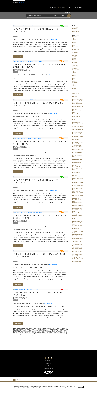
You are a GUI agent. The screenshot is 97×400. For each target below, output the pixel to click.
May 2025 (74, 59)
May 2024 (74, 75)
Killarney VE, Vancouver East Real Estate (57, 333)
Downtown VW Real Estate (37, 331)
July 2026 (74, 39)
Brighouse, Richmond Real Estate (44, 329)
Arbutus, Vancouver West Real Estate (28, 328)
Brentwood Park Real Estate (44, 328)
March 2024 (74, 78)
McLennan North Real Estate (51, 334)
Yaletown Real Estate (76, 262)
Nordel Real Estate (76, 194)
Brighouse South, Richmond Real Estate (33, 329)
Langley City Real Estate (77, 166)
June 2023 (74, 86)
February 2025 (75, 63)
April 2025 (74, 61)
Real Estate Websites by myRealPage (78, 379)
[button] (45, 358)
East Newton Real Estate (57, 331)
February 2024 (75, 79)
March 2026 (74, 45)
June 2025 (74, 58)
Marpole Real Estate (33, 334)
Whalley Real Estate (76, 257)
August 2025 (74, 55)
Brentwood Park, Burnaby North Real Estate (54, 328)
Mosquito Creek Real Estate (77, 186)
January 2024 (75, 81)
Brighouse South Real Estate (24, 329)
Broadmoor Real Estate (52, 329)
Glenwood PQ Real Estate (19, 333)
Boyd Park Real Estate (37, 328)
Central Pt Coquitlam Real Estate (18, 330)
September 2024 (75, 69)
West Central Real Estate (77, 251)
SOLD (70, 12)
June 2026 (74, 40)
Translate (22, 2)
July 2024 (74, 72)
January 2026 (75, 48)
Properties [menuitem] (55, 7)
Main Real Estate (27, 334)
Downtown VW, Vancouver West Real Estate (47, 331)
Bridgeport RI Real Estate (64, 328)
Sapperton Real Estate (76, 212)
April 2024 (74, 76)
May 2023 (74, 88)
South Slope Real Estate (76, 229)
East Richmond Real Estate (77, 142)
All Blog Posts (75, 27)
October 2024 (75, 68)
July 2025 (74, 56)
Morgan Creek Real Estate (77, 185)
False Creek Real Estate (41, 332)
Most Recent (74, 36)
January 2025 (75, 65)
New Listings (74, 28)
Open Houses (75, 30)
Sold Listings (74, 32)
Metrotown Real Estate (76, 181)
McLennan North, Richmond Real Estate (61, 334)
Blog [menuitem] (74, 7)
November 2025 (75, 50)
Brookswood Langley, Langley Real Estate (61, 329)
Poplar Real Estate (75, 198)
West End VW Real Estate (77, 252)
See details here (53, 39)
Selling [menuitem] (68, 7)
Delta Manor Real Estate (20, 331)
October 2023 (75, 82)
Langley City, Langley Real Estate (20, 334)
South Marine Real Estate (77, 225)
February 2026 (75, 46)
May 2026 (74, 42)
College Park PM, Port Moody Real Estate (28, 330)
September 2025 (75, 53)
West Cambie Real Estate (77, 247)
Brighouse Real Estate (16, 329)
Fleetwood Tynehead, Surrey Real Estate (51, 332)
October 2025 (75, 52)
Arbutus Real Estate (20, 328)
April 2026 (74, 43)
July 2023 (74, 85)
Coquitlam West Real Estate (46, 330)
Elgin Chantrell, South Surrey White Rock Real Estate (23, 332)
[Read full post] (40, 26)
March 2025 (74, 62)
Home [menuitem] (49, 7)
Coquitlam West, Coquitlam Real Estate (23, 70)
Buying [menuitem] (62, 7)
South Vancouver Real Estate (77, 234)
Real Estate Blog (75, 31)
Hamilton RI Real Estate (31, 333)
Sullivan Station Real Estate (77, 237)
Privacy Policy (69, 379)
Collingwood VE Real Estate (38, 330)
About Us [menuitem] (79, 7)
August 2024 (74, 71)
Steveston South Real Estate (77, 235)
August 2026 (74, 38)
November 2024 (75, 66)
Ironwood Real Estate (48, 333)
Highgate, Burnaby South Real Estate (40, 333)
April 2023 (74, 89)
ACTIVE (66, 12)
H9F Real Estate (25, 333)
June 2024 (74, 73)
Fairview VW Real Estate (34, 332)
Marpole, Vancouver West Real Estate (41, 334)
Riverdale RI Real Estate (77, 208)
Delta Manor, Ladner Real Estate (28, 331)
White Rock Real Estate (76, 261)
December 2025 (75, 49)
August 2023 (74, 84)
